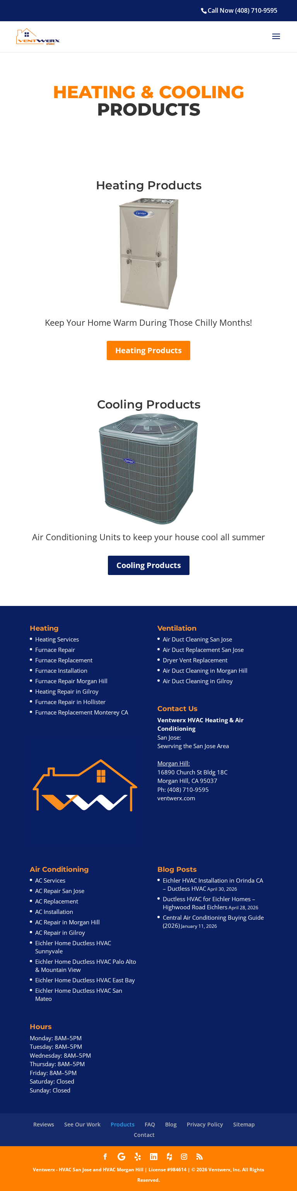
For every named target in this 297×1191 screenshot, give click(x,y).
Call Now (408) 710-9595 (242, 10)
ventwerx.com (176, 798)
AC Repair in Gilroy (60, 932)
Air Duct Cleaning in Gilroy (198, 681)
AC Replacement (56, 901)
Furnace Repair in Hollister (70, 702)
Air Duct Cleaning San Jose (197, 639)
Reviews (43, 1124)
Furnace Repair (55, 649)
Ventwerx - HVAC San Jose (62, 1169)
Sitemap (244, 1124)
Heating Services (57, 639)
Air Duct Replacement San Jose (203, 649)
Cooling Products (148, 565)
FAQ (150, 1124)
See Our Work (82, 1124)
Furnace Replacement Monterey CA (81, 712)
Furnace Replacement (63, 660)
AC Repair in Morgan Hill (67, 922)
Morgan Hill (172, 763)
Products (123, 1124)
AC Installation (54, 911)
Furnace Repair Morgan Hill (71, 681)
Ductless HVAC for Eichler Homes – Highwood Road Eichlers (209, 903)
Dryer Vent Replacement (195, 660)
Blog (171, 1124)
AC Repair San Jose (59, 891)
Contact (144, 1134)
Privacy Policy (205, 1124)
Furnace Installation (61, 670)
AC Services (50, 880)
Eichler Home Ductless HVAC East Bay (85, 980)
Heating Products (148, 350)
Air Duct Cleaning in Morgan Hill (205, 670)
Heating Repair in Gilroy (67, 691)
